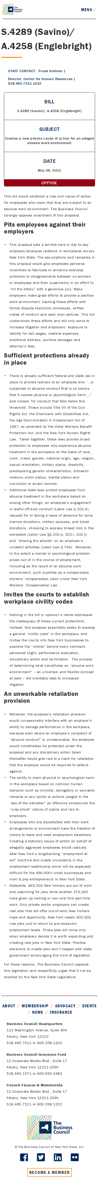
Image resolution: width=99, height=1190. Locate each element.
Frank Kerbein (51, 70)
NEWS (37, 1012)
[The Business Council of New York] (12, 9)
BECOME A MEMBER (49, 1172)
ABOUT (8, 1005)
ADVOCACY (65, 1005)
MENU (88, 9)
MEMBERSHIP (35, 1005)
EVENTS (89, 1005)
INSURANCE (61, 1012)
